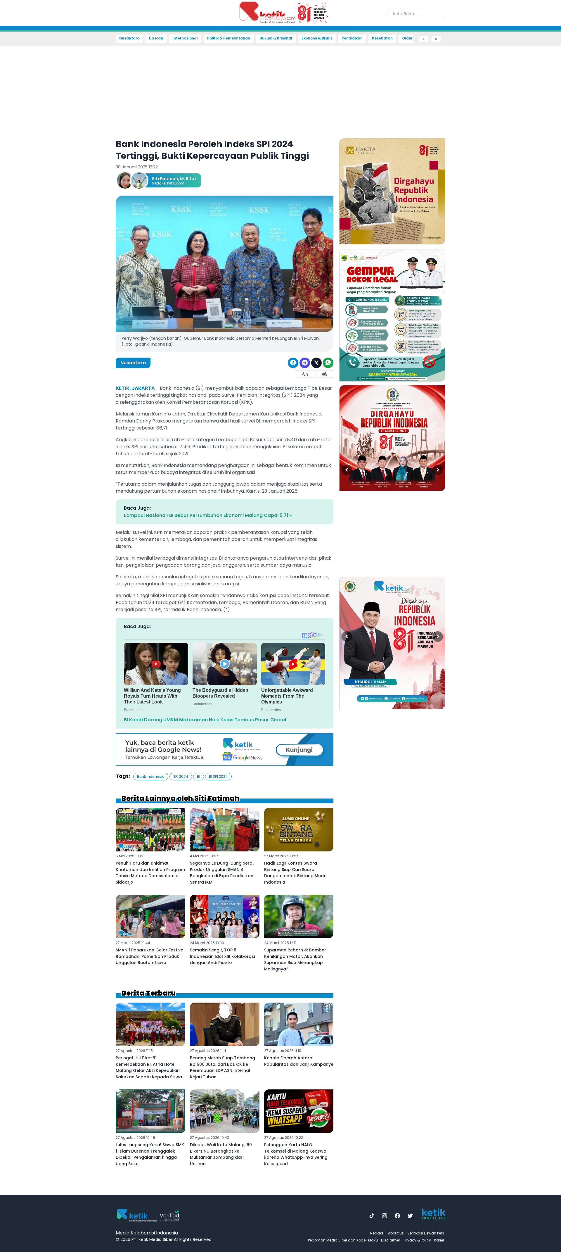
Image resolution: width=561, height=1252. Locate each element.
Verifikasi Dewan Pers (425, 1233)
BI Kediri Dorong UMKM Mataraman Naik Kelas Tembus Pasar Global (205, 719)
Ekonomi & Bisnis (317, 38)
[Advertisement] (25, 130)
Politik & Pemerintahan (228, 38)
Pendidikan (352, 38)
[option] (392, 191)
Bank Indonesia (151, 776)
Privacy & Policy (417, 1240)
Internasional (185, 38)
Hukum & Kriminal (275, 38)
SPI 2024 (180, 776)
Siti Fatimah (165, 179)
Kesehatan (382, 38)
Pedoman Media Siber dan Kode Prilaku (343, 1240)
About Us (396, 1233)
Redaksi (377, 1233)
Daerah (156, 38)
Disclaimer (390, 1240)
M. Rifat (188, 179)
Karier (439, 1240)
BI (198, 776)
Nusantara (129, 38)
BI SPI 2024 (218, 776)
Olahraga (411, 38)
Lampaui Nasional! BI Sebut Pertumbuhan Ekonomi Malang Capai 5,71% (208, 515)
